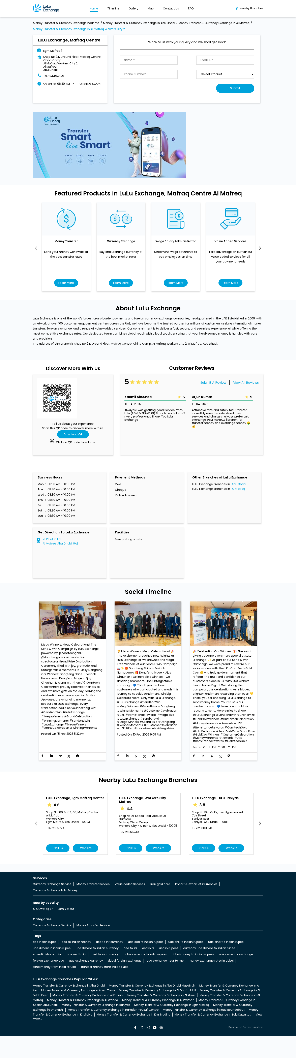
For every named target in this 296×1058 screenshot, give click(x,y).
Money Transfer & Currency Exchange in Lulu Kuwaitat (213, 1015)
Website (85, 848)
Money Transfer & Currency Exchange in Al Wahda (82, 1000)
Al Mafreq (238, 489)
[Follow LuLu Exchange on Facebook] (135, 1028)
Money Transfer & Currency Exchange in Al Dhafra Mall (157, 990)
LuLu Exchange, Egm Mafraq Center (75, 798)
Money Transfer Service (93, 884)
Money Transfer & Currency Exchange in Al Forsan (88, 995)
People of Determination (246, 1027)
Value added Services (130, 884)
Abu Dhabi (239, 484)
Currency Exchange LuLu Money (55, 890)
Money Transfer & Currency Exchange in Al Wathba (158, 1000)
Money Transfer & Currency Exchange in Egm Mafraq (171, 1005)
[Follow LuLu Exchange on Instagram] (148, 1028)
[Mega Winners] (148, 624)
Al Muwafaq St (43, 909)
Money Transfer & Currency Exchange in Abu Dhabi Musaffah (152, 986)
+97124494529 (53, 76)
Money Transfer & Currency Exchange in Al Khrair (161, 995)
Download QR (73, 434)
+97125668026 (202, 828)
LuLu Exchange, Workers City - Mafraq (144, 800)
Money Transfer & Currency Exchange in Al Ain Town (78, 990)
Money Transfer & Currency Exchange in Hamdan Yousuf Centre (113, 1010)
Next (260, 248)
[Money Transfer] (66, 218)
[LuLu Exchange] (46, 8)
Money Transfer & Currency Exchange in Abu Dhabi (69, 986)
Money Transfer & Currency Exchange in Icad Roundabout (204, 1010)
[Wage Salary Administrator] (175, 218)
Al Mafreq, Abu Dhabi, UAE (60, 543)
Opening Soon (90, 84)
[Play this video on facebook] (72, 622)
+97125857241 (55, 828)
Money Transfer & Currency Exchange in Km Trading (133, 1015)
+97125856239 (129, 832)
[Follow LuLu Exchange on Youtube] (154, 1028)
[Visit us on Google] (141, 1028)
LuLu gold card (160, 884)
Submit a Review (213, 382)
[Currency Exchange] (121, 218)
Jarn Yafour (66, 909)
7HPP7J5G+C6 (52, 539)
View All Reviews (246, 382)
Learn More (66, 283)
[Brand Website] (161, 1028)
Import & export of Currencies (196, 884)
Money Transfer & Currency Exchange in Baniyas (96, 1005)
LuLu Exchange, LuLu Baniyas (215, 798)
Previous (36, 248)
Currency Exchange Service (52, 884)
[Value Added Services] (230, 218)
